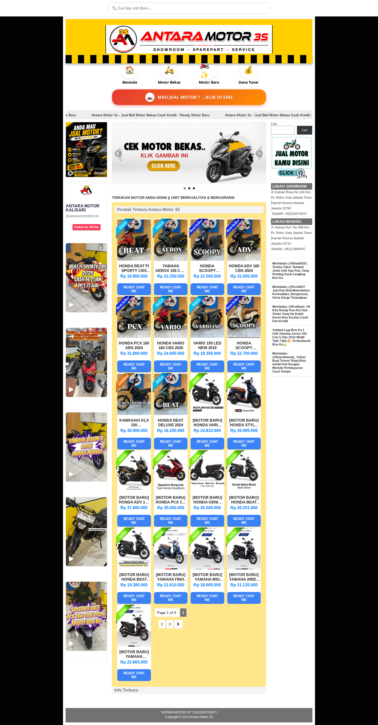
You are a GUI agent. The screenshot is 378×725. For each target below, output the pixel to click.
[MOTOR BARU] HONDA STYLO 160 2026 (244, 423)
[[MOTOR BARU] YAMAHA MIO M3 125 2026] (207, 568)
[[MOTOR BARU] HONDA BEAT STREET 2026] (244, 491)
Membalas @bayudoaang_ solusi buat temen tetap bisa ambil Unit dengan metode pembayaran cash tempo (289, 362)
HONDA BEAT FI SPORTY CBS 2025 (134, 269)
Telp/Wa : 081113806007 (288, 249)
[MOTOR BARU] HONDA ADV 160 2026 (134, 500)
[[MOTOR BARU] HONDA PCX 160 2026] (171, 491)
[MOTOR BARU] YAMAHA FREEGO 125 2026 (134, 655)
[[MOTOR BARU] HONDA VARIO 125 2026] (207, 414)
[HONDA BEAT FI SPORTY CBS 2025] (134, 259)
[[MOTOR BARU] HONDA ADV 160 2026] (134, 491)
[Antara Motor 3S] (189, 39)
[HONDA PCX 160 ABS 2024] (134, 336)
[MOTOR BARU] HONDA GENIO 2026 (207, 500)
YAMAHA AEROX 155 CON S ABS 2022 (170, 269)
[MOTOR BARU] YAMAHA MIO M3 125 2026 (207, 577)
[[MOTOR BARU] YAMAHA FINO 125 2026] (171, 568)
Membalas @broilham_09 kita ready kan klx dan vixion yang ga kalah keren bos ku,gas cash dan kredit (291, 314)
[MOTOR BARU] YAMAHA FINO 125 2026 (170, 577)
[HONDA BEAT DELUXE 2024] (171, 414)
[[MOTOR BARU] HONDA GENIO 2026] (207, 491)
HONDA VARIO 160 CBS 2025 (170, 345)
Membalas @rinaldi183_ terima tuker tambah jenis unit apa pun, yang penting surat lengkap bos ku (290, 271)
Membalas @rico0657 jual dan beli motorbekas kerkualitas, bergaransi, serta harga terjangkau (291, 292)
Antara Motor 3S (201, 717)
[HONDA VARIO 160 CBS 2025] (171, 336)
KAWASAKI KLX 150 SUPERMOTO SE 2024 (134, 423)
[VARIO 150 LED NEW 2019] (207, 336)
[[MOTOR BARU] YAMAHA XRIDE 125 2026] (244, 568)
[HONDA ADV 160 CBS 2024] (244, 259)
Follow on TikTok (86, 227)
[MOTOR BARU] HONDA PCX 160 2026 (171, 500)
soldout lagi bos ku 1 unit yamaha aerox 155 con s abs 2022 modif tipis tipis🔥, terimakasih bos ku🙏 (291, 337)
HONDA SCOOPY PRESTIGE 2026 (244, 346)
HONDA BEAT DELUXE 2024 (170, 422)
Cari (274, 124)
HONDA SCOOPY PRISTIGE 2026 (207, 269)
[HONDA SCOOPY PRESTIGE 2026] (244, 336)
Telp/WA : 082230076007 (289, 214)
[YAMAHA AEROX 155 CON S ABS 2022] (171, 259)
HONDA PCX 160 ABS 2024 (134, 345)
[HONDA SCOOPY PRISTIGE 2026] (207, 259)
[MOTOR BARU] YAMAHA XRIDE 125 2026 (244, 577)
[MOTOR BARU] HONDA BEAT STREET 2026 (244, 500)
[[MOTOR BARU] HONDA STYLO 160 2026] (244, 414)
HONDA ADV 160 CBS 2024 (244, 268)
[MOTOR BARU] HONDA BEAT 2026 (134, 577)
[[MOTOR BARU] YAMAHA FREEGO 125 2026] (134, 645)
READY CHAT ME (134, 289)
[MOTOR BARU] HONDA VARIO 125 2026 (207, 423)
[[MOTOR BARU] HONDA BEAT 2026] (134, 568)
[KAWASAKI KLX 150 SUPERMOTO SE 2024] (134, 414)
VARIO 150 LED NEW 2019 (207, 345)
